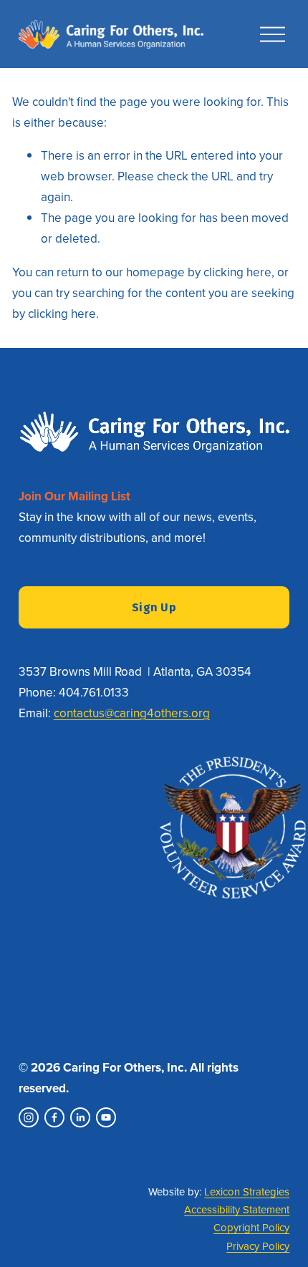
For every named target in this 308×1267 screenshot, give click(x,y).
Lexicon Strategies (246, 1191)
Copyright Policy (251, 1227)
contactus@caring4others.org (132, 713)
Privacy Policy (257, 1245)
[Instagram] (29, 1117)
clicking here (237, 272)
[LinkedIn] (80, 1117)
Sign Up (154, 607)
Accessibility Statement (236, 1209)
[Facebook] (54, 1117)
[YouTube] (106, 1117)
